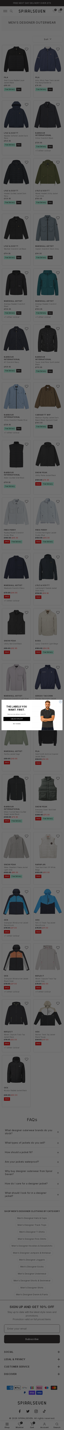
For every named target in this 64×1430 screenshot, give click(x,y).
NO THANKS (17, 723)
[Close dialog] (60, 701)
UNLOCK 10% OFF (17, 719)
